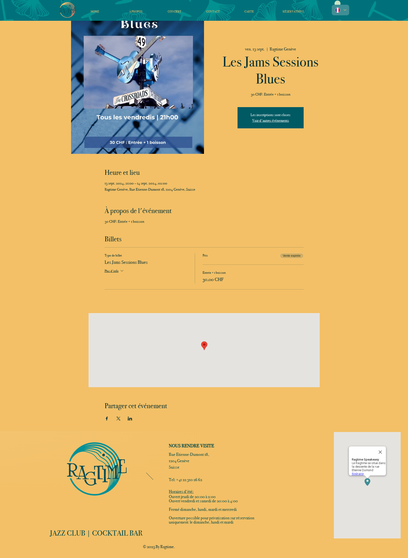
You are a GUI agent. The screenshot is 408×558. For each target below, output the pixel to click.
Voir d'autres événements (270, 120)
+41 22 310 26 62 (189, 479)
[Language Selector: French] (340, 10)
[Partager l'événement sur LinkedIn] (130, 418)
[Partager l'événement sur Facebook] (107, 418)
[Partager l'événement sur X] (118, 418)
